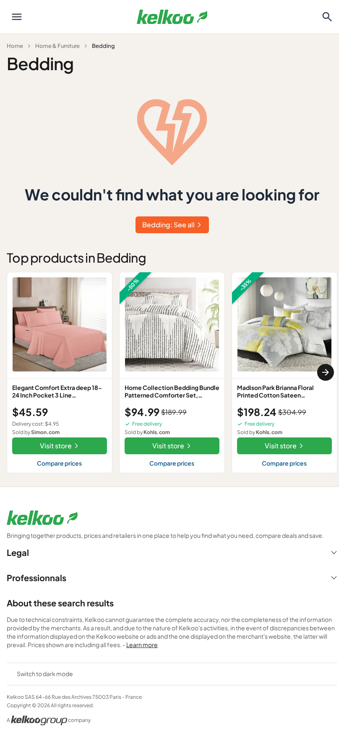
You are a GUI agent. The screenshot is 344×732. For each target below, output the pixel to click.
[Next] (325, 372)
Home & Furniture (57, 45)
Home (15, 45)
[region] (172, 372)
